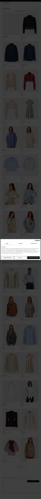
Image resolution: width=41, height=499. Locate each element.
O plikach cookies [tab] (34, 243)
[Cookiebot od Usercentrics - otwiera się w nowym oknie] (35, 240)
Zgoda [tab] (7, 243)
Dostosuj (20, 257)
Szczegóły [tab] (20, 243)
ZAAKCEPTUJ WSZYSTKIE (33, 257)
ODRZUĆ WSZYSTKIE (7, 257)
